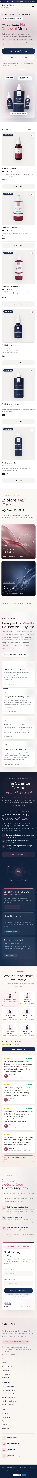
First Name (8, 1269)
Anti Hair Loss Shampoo (11, 404)
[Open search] (23, 6)
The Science (6, 1417)
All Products (6, 1374)
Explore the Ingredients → (18, 854)
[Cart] (28, 6)
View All (31, 129)
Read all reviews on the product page (18, 1158)
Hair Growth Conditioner (11, 286)
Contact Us (5, 1424)
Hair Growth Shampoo (10, 227)
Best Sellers (6, 1378)
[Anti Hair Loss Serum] (18, 325)
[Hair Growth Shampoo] (18, 208)
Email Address (9, 1279)
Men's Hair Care (7, 1370)
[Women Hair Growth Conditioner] (27, 101)
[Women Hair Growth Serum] (9, 101)
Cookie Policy (17, 1471)
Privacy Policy (25, 1294)
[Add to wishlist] (32, 135)
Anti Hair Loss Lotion (9, 463)
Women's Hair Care (8, 1367)
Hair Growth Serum (9, 169)
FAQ (3, 1421)
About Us (5, 1414)
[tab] (10, 998)
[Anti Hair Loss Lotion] (18, 443)
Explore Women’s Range (18, 48)
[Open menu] (33, 6)
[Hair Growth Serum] (18, 149)
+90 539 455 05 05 (11, 1354)
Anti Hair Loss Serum (9, 345)
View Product (18, 1049)
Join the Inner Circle (18, 1290)
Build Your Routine (18, 55)
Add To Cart (18, 186)
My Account (6, 1428)
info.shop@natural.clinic (12, 1358)
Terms (24, 1471)
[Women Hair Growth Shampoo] (19, 98)
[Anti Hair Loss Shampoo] (18, 384)
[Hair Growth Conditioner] (18, 267)
